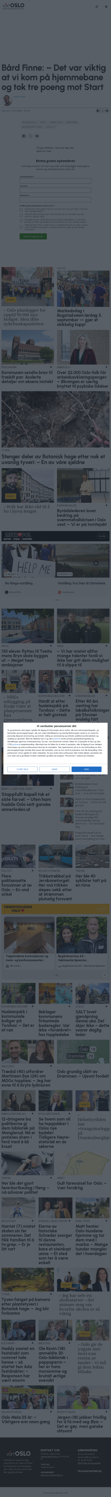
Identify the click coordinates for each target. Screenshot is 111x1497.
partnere (57, 739)
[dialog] (55, 748)
